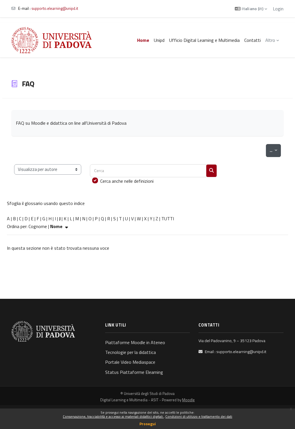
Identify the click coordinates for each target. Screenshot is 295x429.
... (275, 150)
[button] (251, 8)
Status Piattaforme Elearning (134, 372)
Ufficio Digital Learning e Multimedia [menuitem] (204, 40)
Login (278, 8)
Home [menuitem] (143, 40)
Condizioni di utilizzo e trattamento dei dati (198, 416)
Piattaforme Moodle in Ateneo (135, 342)
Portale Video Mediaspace (130, 362)
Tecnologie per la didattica (130, 352)
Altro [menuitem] (270, 40)
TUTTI (167, 218)
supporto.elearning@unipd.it (54, 8)
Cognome (38, 226)
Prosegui (147, 424)
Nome (57, 226)
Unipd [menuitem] (159, 40)
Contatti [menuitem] (252, 40)
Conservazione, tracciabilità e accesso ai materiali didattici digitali (113, 416)
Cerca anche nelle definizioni (127, 181)
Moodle (188, 400)
